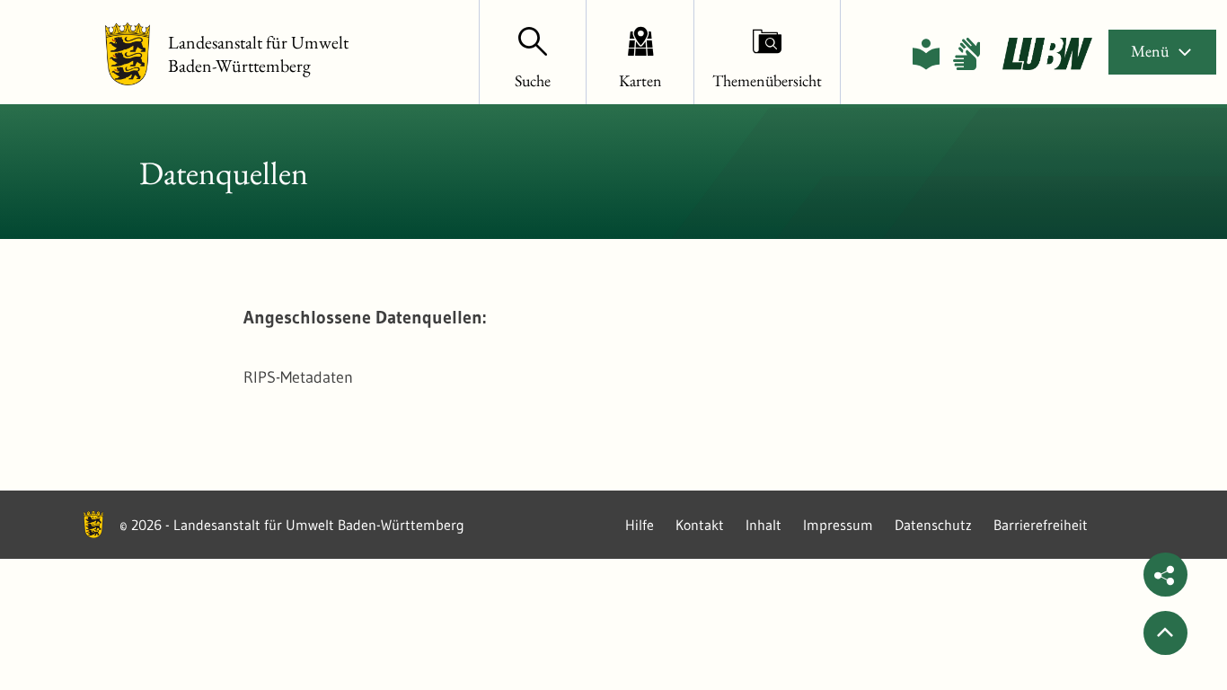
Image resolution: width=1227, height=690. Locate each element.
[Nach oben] (1165, 633)
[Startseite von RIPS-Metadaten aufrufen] (1047, 54)
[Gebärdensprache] (966, 54)
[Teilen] (1165, 575)
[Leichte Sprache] (926, 54)
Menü (1150, 50)
